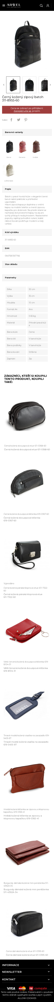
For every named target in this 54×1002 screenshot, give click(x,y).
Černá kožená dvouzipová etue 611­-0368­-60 (27, 449)
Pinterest (26, 120)
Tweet (18, 120)
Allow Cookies (27, 998)
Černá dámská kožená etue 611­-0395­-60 (27, 955)
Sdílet (11, 120)
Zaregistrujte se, (23, 111)
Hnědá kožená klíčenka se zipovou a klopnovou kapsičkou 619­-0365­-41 (23, 817)
